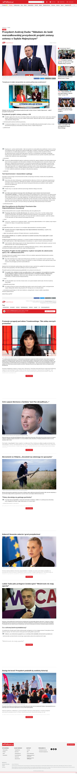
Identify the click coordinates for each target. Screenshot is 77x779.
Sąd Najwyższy (24, 307)
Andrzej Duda (6, 307)
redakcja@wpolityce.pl (48, 300)
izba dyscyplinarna (45, 307)
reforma (31, 307)
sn (39, 307)
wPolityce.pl (4, 27)
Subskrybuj (54, 301)
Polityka (8, 27)
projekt (35, 307)
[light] (46, 2)
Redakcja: (4, 762)
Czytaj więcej (29, 375)
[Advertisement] (38, 15)
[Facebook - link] (51, 749)
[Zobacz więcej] (66, 54)
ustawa (17, 307)
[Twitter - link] (56, 749)
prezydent (12, 307)
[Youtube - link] (53, 749)
